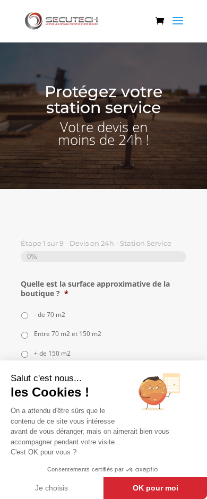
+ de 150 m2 (52, 353)
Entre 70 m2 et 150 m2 (67, 333)
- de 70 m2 (49, 314)
